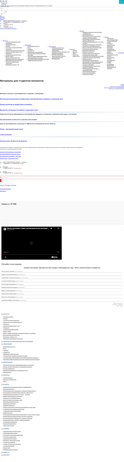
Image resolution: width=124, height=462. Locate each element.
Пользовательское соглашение (7, 156)
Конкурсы (72, 49)
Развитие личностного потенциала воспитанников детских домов (19, 407)
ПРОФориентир (56, 58)
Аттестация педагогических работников (13, 435)
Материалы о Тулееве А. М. (10, 337)
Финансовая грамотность (9, 403)
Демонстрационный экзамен (10, 433)
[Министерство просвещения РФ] (4, 2)
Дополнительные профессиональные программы (15, 356)
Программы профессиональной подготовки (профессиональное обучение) (21, 359)
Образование (28, 45)
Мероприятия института (9, 346)
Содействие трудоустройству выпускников (13, 409)
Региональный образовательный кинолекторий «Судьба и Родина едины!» (21, 414)
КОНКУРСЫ (6, 375)
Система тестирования (8, 446)
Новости (120, 52)
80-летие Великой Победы (9, 423)
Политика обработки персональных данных (10, 154)
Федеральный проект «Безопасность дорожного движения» (17, 418)
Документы (6, 324)
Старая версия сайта (13, 158)
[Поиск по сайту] (1, 10)
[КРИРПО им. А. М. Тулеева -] (2, 19)
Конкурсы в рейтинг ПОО (9, 379)
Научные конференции (8, 368)
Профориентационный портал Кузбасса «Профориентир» (17, 387)
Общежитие (6, 327)
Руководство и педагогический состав (12, 322)
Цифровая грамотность (9, 405)
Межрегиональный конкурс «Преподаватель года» (15, 370)
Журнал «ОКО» (7, 331)
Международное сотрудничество (11, 335)
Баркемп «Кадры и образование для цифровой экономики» (17, 366)
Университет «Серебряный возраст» (12, 398)
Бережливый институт (8, 389)
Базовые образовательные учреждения (12, 396)
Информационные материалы (10, 449)
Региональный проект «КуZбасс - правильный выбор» (16, 420)
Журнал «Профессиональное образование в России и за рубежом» (19, 333)
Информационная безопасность (11, 401)
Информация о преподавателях (11, 354)
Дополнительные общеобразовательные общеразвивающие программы (20, 357)
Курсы (4, 348)
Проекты (82, 31)
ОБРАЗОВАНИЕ (7, 344)
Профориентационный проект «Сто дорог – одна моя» (16, 394)
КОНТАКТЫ (6, 454)
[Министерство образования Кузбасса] (6, 2)
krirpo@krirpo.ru (17, 168)
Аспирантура (6, 352)
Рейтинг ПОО (6, 447)
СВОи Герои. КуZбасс (8, 425)
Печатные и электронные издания (11, 440)
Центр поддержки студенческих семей (12, 400)
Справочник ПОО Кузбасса (10, 438)
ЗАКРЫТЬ (121, 1)
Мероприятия (52, 46)
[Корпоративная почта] (6, 12)
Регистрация (3, 191)
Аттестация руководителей (9, 436)
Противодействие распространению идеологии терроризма (17, 416)
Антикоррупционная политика (10, 329)
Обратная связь (3, 158)
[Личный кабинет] (1, 14)
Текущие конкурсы (8, 377)
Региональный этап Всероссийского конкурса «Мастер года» (18, 392)
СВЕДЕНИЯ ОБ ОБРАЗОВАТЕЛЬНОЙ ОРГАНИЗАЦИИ (18, 341)
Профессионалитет (8, 412)
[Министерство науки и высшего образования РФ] (1, 2)
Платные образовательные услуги (11, 326)
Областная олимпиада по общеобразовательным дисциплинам (18, 365)
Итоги (4, 381)
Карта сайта (18, 156)
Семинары (5, 350)
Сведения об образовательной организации (10, 152)
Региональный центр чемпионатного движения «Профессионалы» (19, 391)
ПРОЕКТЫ (6, 384)
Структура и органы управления (11, 320)
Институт (5, 40)
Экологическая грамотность (10, 422)
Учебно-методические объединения (12, 411)
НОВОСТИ (6, 452)
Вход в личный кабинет (5, 188)
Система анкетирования (9, 442)
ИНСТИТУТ (6, 314)
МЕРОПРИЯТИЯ (7, 362)
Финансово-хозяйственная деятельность (13, 338)
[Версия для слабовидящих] (3, 12)
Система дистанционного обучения (12, 444)
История (5, 318)
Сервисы (106, 37)
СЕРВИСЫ (6, 428)
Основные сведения (8, 316)
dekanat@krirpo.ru (18, 173)
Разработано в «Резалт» (5, 198)
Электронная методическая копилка (12, 431)
